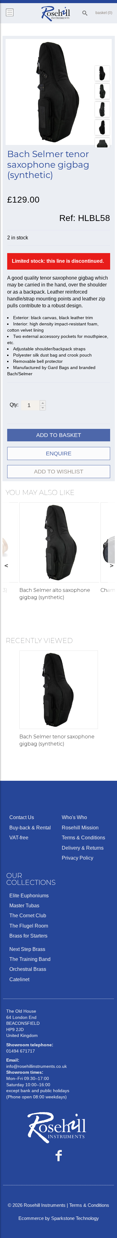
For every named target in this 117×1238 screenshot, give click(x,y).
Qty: (14, 404)
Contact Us (21, 817)
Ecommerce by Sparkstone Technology (58, 1218)
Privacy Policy (77, 858)
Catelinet (19, 979)
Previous (5, 565)
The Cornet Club (27, 915)
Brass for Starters (28, 935)
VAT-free (18, 837)
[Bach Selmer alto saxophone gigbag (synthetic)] (59, 542)
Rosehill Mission (80, 827)
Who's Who (74, 817)
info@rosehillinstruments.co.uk (36, 1066)
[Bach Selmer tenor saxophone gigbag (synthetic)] (58, 689)
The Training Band (30, 959)
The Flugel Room (28, 925)
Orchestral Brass (27, 969)
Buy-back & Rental (30, 827)
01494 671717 (20, 1050)
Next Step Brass (27, 949)
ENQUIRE (58, 453)
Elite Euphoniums (29, 895)
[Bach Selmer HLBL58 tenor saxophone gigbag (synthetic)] (59, 92)
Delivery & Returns (83, 848)
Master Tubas (24, 905)
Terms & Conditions (83, 837)
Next (111, 565)
